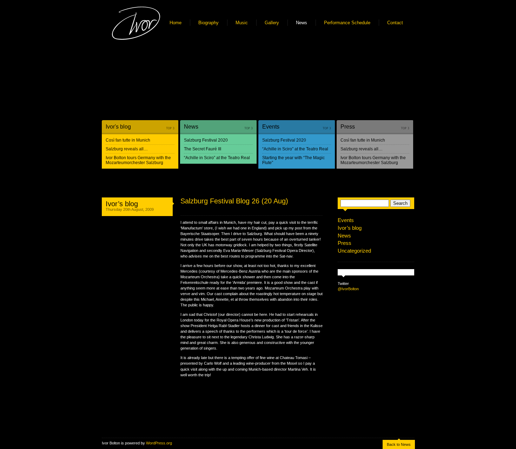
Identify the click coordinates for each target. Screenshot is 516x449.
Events (270, 127)
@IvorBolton (348, 289)
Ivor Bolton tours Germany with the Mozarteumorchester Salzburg (138, 160)
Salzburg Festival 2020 (206, 140)
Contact (395, 22)
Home (175, 22)
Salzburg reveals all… (127, 149)
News (301, 22)
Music (242, 22)
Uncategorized (354, 251)
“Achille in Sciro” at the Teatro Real (217, 157)
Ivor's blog (118, 127)
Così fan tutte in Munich (128, 140)
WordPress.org (159, 443)
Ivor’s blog (122, 204)
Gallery (272, 22)
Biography (208, 22)
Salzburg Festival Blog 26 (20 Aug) (234, 201)
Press (347, 127)
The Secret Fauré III (202, 149)
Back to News (399, 444)
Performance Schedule (347, 22)
